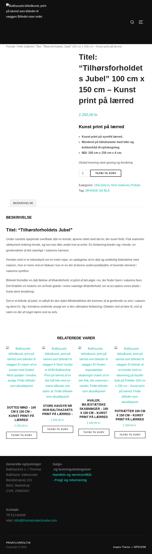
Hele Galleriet (25, 46)
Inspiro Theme (121, 546)
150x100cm (101, 185)
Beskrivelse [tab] (23, 203)
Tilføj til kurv (105, 173)
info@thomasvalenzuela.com (35, 520)
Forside (10, 46)
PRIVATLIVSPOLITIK (18, 542)
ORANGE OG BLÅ (97, 190)
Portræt (135, 185)
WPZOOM (140, 546)
